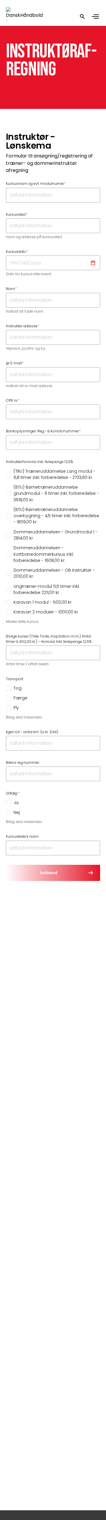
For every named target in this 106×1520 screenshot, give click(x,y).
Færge (20, 698)
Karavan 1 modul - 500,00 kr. (43, 602)
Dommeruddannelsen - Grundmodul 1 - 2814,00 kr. (55, 535)
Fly (16, 708)
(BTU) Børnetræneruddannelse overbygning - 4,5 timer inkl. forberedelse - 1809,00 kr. (56, 516)
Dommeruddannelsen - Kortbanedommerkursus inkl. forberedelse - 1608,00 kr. (44, 554)
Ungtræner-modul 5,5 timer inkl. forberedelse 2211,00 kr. (47, 589)
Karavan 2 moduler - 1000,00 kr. (46, 612)
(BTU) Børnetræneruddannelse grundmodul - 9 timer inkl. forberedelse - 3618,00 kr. (56, 493)
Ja (16, 803)
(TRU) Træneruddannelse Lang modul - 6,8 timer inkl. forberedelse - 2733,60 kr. (54, 474)
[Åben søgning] (82, 16)
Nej (17, 812)
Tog (17, 688)
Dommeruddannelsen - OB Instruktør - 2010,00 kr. (54, 573)
